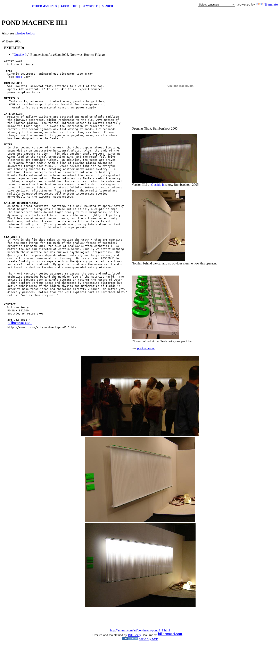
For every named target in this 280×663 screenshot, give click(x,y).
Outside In (20, 54)
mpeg (19, 76)
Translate (271, 4)
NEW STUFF (90, 6)
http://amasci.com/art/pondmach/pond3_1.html (140, 630)
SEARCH (107, 6)
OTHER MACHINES (44, 6)
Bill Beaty (134, 635)
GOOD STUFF (69, 6)
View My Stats (148, 639)
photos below (25, 33)
